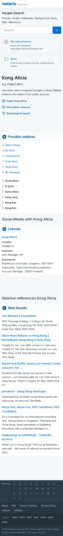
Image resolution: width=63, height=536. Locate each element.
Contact (18, 510)
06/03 (15, 517)
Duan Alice (11, 161)
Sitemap (6, 483)
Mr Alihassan (12, 172)
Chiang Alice (12, 155)
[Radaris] (9, 3)
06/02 (22, 517)
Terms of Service (28, 505)
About (5, 505)
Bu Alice (10, 150)
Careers (6, 510)
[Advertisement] (31, 126)
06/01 (29, 517)
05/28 (4, 522)
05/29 (50, 517)
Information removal (18, 107)
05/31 (36, 517)
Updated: (6, 517)
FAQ (14, 505)
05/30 (43, 517)
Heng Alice (11, 166)
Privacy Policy (48, 505)
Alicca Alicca (12, 145)
